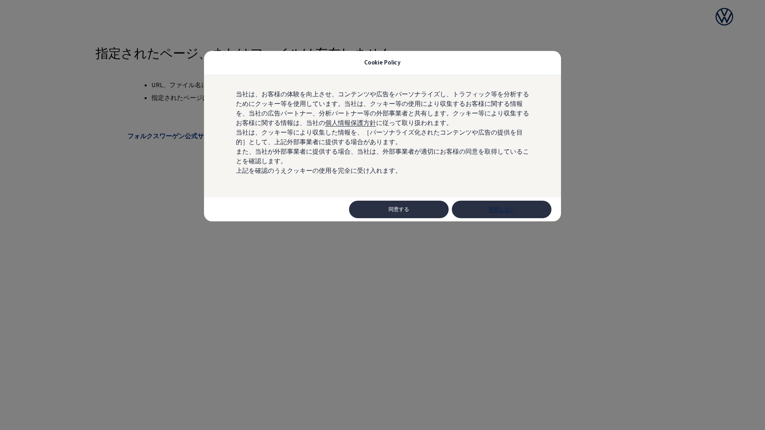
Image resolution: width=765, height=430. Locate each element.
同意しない (502, 209)
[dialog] (382, 215)
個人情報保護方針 (350, 123)
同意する (398, 209)
